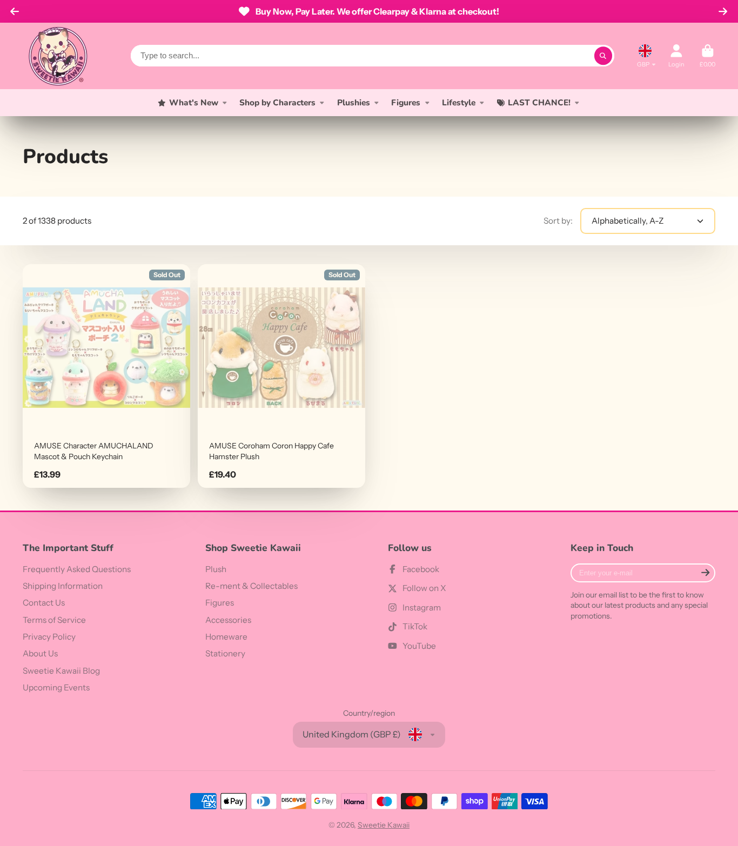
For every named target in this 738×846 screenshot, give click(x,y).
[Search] (603, 55)
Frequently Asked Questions (77, 569)
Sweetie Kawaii (384, 825)
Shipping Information (63, 586)
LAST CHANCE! (539, 102)
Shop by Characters (277, 102)
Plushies (353, 102)
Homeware (226, 637)
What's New (193, 102)
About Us (40, 653)
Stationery (225, 653)
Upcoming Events (56, 687)
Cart (707, 56)
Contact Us (44, 602)
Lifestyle (458, 102)
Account (676, 56)
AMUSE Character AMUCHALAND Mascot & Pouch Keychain (106, 376)
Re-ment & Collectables (251, 586)
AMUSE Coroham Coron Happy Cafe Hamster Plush (281, 376)
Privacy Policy (49, 637)
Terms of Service (54, 620)
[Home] (58, 56)
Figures (405, 102)
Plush (215, 569)
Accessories (228, 620)
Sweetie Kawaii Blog (61, 671)
